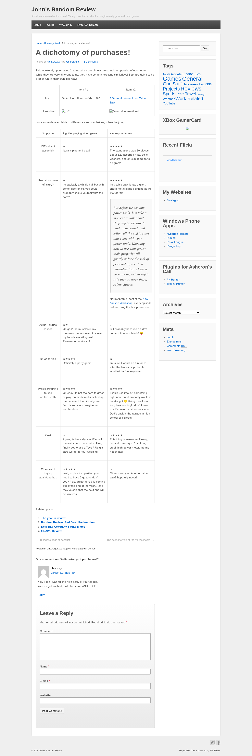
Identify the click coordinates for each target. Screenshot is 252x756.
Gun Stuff (172, 84)
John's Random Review (64, 9)
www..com (174, 160)
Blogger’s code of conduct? (55, 539)
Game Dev (192, 74)
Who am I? (65, 24)
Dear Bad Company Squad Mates (63, 526)
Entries (174, 341)
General (192, 79)
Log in (170, 337)
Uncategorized (52, 43)
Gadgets (82, 548)
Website (45, 695)
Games (91, 548)
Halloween (190, 84)
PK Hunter (173, 279)
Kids (208, 84)
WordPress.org (176, 350)
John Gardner (73, 61)
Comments (177, 345)
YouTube (169, 103)
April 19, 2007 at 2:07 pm (63, 573)
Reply (41, 594)
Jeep (201, 84)
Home (37, 24)
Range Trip (174, 246)
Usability (200, 94)
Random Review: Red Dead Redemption (68, 522)
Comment (46, 631)
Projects (171, 89)
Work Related (189, 99)
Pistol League (175, 242)
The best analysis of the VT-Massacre (128, 539)
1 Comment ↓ (91, 61)
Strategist (173, 200)
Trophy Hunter (176, 283)
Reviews (191, 89)
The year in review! (54, 518)
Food (166, 74)
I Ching (50, 24)
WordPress (215, 750)
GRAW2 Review (51, 531)
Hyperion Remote (87, 24)
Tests (180, 94)
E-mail (44, 680)
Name (43, 666)
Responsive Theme (188, 750)
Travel (190, 94)
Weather (169, 99)
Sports (169, 94)
